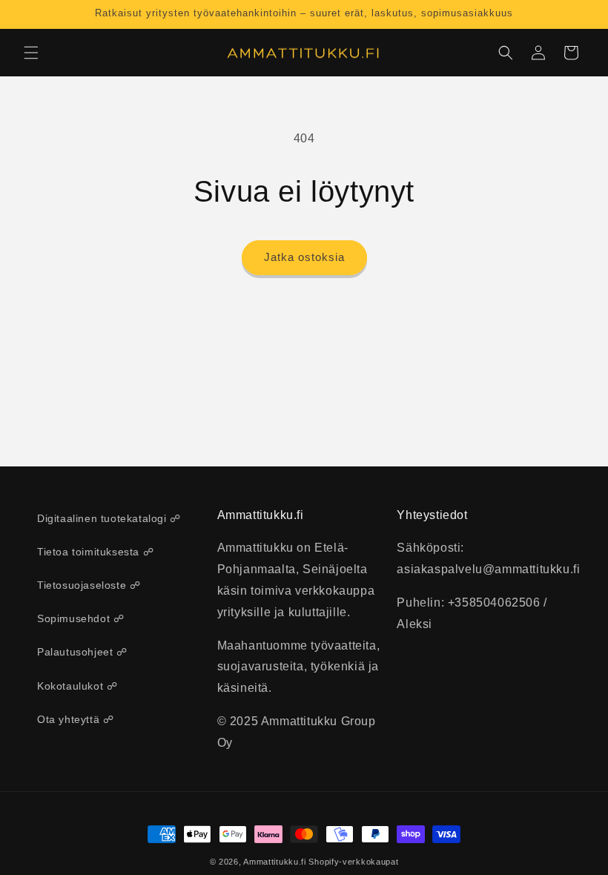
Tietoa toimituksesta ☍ (95, 552)
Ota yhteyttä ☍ (75, 719)
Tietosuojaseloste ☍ (88, 585)
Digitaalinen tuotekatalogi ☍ (109, 518)
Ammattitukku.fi (274, 861)
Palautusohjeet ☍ (82, 652)
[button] (31, 52)
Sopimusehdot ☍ (80, 618)
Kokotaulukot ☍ (77, 686)
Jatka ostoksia (304, 257)
